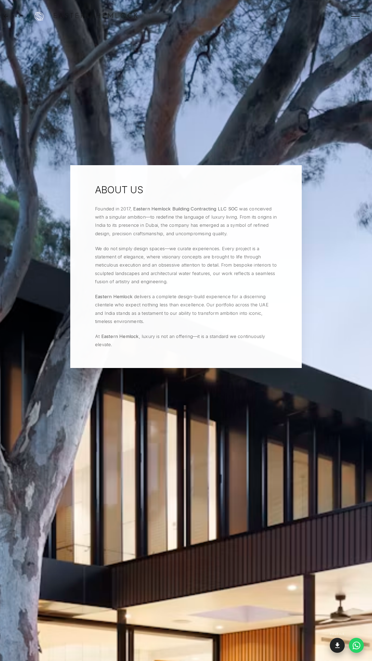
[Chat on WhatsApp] (356, 645)
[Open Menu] (355, 16)
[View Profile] (337, 645)
